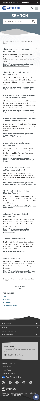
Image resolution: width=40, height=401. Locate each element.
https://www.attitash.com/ (14, 251)
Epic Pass (6, 299)
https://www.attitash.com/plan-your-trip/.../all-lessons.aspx (18, 88)
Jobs (4, 297)
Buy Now (25, 3)
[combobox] (20, 21)
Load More (20, 287)
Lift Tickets (7, 302)
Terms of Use (6, 367)
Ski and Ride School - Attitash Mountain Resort (16, 73)
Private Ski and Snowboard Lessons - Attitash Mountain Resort (19, 120)
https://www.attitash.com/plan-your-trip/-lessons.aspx (18, 64)
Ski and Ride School (10, 305)
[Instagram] (18, 382)
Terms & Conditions (8, 363)
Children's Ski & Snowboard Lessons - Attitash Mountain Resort (19, 97)
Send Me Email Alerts (15, 355)
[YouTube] (25, 382)
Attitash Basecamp (11, 258)
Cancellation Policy (8, 373)
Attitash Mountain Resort (14, 239)
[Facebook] (12, 382)
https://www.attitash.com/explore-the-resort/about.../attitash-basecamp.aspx (19, 271)
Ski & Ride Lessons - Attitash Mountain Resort (16, 50)
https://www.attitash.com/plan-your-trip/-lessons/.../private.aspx (18, 135)
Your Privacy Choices (13, 377)
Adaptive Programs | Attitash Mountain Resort (15, 215)
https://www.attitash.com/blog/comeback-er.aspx (19, 206)
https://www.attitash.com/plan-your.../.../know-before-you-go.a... (19, 159)
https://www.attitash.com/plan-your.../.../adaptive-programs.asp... (16, 230)
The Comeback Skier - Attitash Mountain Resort (16, 192)
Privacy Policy (6, 370)
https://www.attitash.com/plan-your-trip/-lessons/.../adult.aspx (19, 183)
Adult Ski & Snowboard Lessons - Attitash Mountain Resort (18, 169)
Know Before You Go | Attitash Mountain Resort (16, 144)
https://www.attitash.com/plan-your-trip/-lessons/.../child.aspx (19, 111)
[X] (32, 382)
